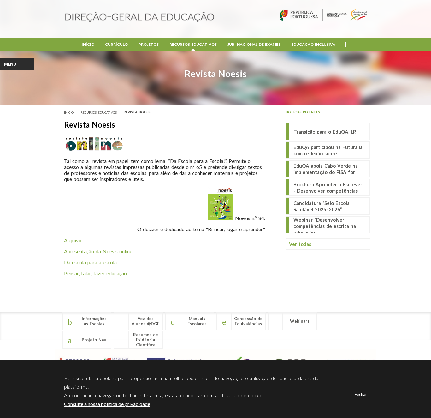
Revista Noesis (137, 112)
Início (88, 44)
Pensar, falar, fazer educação (95, 273)
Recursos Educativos (193, 44)
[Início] (139, 17)
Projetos (149, 44)
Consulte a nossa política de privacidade (107, 404)
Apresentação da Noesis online (98, 251)
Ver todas (300, 244)
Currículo (116, 44)
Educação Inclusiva (313, 44)
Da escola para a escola (90, 262)
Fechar (361, 394)
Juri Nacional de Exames (253, 44)
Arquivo (72, 240)
